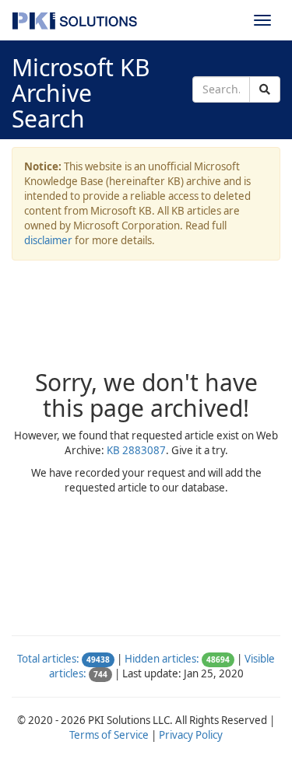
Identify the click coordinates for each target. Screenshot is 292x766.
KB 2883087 (136, 450)
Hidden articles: (162, 659)
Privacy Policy (191, 735)
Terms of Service (109, 735)
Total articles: (48, 659)
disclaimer (48, 240)
